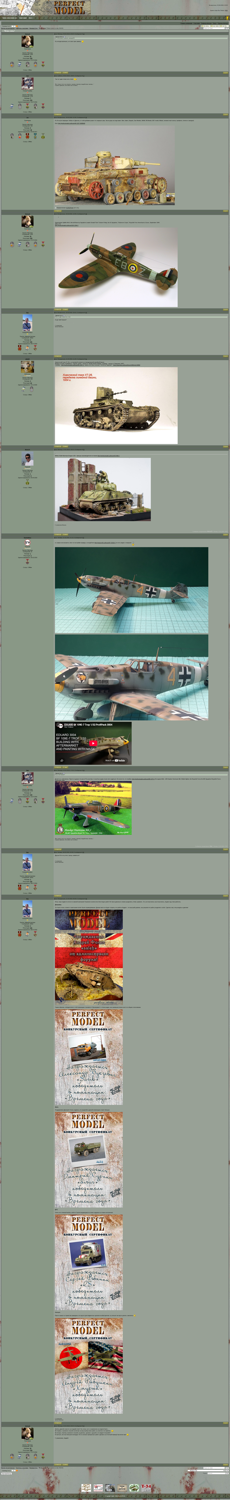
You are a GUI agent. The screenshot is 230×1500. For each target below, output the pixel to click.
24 (83, 770)
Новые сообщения (186, 23)
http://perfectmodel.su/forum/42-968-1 (109, 455)
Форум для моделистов (9, 17)
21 (86, 359)
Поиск (214, 23)
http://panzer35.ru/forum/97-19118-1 (105, 542)
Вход (30, 17)
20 (86, 312)
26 (86, 898)
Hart (27, 75)
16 (83, 34)
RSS (226, 10)
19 (86, 214)
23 (83, 537)
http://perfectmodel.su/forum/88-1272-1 (143, 779)
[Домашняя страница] (65, 767)
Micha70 (27, 449)
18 (86, 117)
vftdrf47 (27, 359)
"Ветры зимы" (43, 28)
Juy (27, 117)
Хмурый (27, 34)
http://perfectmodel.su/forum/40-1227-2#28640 (71, 123)
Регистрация (23, 17)
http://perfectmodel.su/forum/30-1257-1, (72, 365)
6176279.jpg (69, 207)
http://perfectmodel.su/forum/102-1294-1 (66, 225)
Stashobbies (27, 537)
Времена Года (33, 28)
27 (83, 1426)
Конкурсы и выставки (22, 28)
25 (83, 852)
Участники (196, 23)
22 (83, 449)
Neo (27, 312)
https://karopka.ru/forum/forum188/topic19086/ (126, 365)
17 (83, 75)
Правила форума (206, 23)
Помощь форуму (223, 23)
